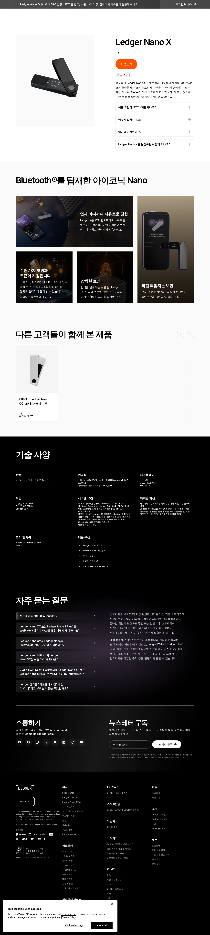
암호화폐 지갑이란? (71, 888)
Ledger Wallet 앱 (70, 834)
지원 (109, 875)
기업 (154, 824)
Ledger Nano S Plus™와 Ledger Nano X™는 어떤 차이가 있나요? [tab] (39, 657)
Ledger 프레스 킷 (115, 889)
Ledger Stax (68, 793)
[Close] (112, 904)
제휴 (109, 893)
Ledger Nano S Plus (72, 802)
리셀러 (110, 884)
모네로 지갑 (67, 874)
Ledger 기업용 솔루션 (117, 793)
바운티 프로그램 (114, 879)
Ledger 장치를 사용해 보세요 (120, 844)
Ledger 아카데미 (160, 819)
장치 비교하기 (68, 806)
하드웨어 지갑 (68, 816)
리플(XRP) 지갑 (69, 870)
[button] (185, 4)
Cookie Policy (69, 917)
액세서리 (66, 825)
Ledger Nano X (69, 797)
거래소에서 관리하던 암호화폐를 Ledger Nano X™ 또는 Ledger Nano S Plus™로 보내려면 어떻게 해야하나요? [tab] (52, 671)
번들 (64, 820)
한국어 (23, 801)
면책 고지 (156, 864)
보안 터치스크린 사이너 (72, 811)
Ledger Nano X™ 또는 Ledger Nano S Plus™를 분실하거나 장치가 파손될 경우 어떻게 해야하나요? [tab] (50, 628)
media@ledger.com (41, 734)
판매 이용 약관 (158, 850)
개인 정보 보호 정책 (160, 854)
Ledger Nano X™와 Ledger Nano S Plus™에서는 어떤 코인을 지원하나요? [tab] (42, 643)
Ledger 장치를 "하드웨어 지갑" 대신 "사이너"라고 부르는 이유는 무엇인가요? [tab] (44, 686)
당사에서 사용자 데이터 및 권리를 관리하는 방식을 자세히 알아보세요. (162, 757)
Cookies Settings (74, 925)
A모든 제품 (67, 829)
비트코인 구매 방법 (115, 853)
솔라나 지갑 (67, 860)
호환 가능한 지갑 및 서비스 (119, 849)
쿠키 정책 (156, 859)
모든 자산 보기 (68, 883)
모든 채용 (156, 797)
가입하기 (156, 793)
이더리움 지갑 (68, 856)
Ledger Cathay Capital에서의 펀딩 (123, 810)
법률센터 (156, 845)
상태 (109, 898)
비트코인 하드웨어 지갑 (117, 858)
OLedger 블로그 (159, 828)
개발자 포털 (112, 827)
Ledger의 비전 (159, 814)
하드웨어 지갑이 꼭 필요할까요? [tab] (38, 616)
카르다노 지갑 (68, 865)
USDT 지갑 (67, 879)
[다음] (88, 80)
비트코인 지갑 (68, 851)
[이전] (21, 80)
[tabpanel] (152, 637)
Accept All (101, 925)
